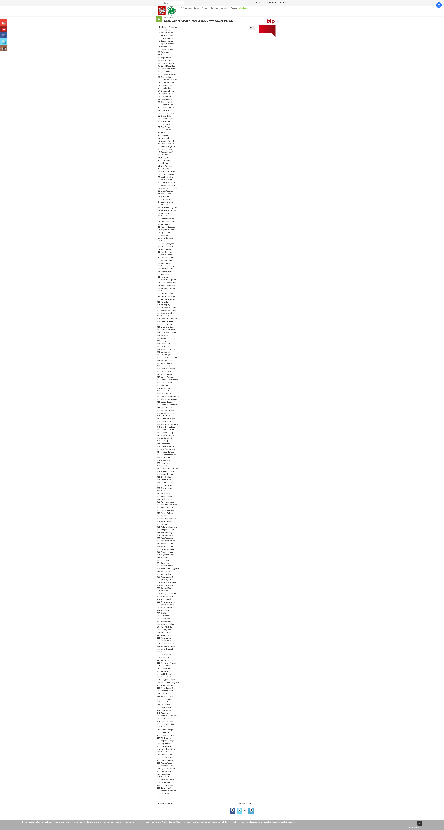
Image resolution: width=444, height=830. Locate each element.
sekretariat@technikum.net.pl (276, 2)
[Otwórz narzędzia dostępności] (439, 5)
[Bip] (271, 26)
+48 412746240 (256, 2)
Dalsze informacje (413, 827)
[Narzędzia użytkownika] (252, 28)
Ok (420, 823)
